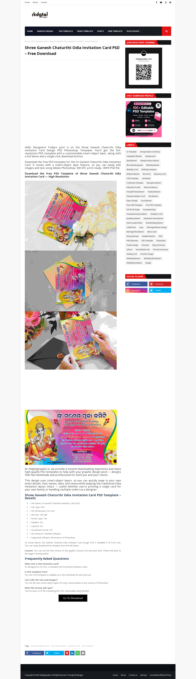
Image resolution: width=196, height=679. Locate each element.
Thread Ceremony (160, 249)
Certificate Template (135, 183)
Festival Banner (154, 192)
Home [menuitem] (30, 31)
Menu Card (152, 232)
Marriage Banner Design (157, 227)
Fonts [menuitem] (100, 31)
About (35, 2)
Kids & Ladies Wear (134, 223)
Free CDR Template (134, 205)
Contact (44, 2)
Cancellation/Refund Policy (160, 675)
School (129, 249)
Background (150, 156)
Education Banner (154, 183)
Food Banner (146, 200)
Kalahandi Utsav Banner (153, 218)
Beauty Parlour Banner (150, 160)
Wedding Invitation (134, 263)
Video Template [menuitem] (85, 31)
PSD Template (37, 41)
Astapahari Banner (134, 156)
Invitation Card (74, 646)
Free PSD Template (58, 646)
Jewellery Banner (133, 218)
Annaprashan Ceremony (150, 152)
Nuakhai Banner (148, 236)
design (148, 263)
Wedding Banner (133, 258)
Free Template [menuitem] (115, 31)
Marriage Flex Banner (135, 232)
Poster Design (132, 245)
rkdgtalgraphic (46, 675)
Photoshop (161, 240)
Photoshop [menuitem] (133, 31)
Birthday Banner (152, 165)
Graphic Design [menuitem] (45, 31)
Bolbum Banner (133, 174)
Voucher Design (146, 254)
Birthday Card (132, 169)
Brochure (147, 174)
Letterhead (131, 227)
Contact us (133, 675)
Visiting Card (132, 254)
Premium (145, 245)
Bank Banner (132, 160)
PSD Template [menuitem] (66, 31)
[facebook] (156, 2)
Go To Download (73, 598)
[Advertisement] (73, 83)
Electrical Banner (151, 187)
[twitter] (160, 290)
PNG (160, 236)
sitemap (143, 675)
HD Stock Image (133, 209)
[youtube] (161, 2)
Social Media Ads (143, 249)
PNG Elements (132, 240)
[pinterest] (170, 2)
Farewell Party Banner (135, 192)
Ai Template (131, 152)
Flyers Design (132, 200)
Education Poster (133, 187)
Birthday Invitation (149, 169)
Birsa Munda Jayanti (135, 165)
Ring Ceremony (159, 245)
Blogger (80, 675)
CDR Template (132, 178)
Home (27, 2)
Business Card (160, 174)
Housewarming (149, 209)
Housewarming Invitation (137, 214)
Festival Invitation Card (40, 646)
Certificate (146, 178)
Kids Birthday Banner (154, 223)
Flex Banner (153, 196)
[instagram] (165, 2)
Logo (141, 227)
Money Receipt (133, 236)
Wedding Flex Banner (152, 258)
